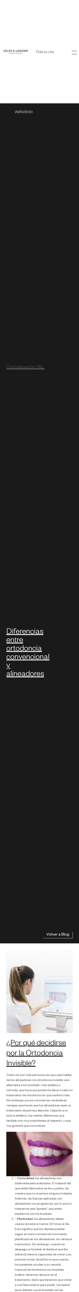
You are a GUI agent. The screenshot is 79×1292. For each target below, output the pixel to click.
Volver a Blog (57, 935)
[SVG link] (15, 51)
